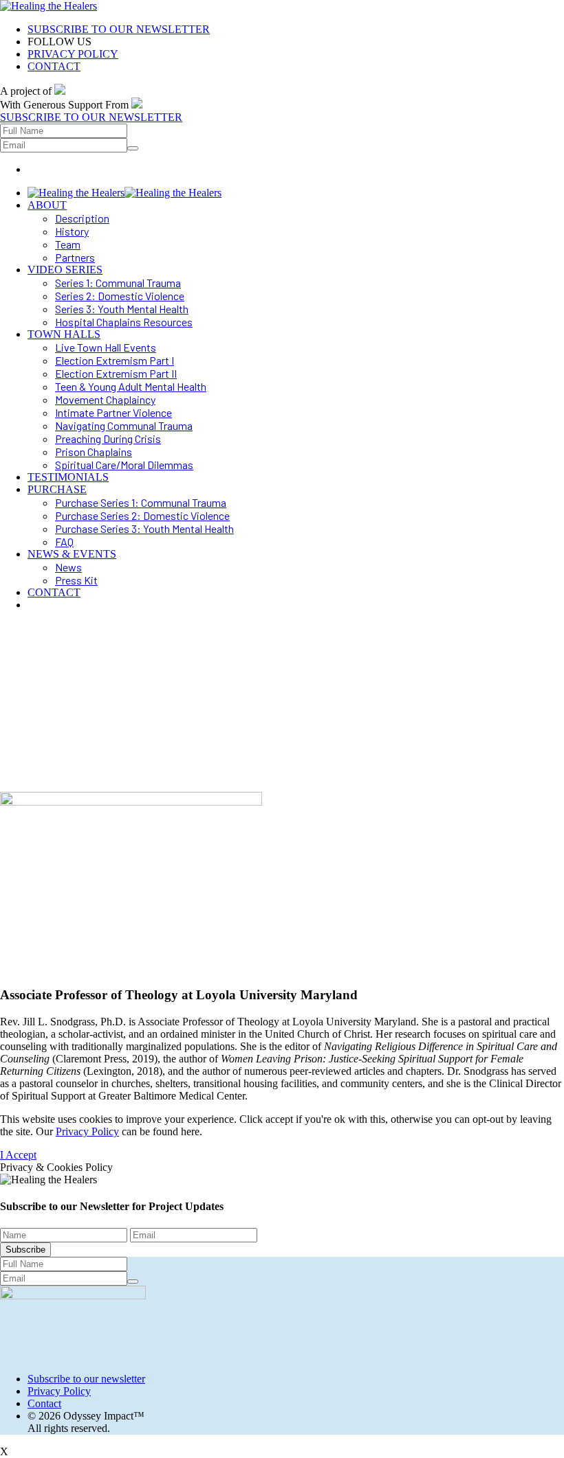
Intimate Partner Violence (113, 412)
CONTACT (54, 66)
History (72, 231)
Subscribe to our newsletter (86, 1379)
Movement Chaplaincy (105, 399)
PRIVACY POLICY (73, 54)
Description (82, 218)
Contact (54, 592)
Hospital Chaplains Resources (124, 321)
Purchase (57, 489)
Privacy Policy (87, 1131)
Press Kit (76, 579)
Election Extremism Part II (116, 373)
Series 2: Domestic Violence (119, 295)
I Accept (18, 1155)
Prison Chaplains (93, 451)
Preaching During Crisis (108, 438)
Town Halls (64, 334)
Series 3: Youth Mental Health (121, 308)
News (68, 566)
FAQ (64, 541)
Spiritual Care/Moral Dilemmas (124, 464)
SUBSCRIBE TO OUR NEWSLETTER (119, 29)
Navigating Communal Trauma (124, 425)
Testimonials (68, 477)
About (47, 205)
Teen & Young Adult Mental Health (130, 386)
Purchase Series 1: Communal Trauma (140, 502)
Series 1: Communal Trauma (118, 282)
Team (67, 244)
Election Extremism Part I (114, 360)
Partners (75, 257)
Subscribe (25, 1249)
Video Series (65, 269)
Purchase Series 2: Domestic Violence (142, 515)
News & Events (72, 554)
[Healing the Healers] (48, 6)
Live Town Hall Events (105, 347)
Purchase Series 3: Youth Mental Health (144, 528)
